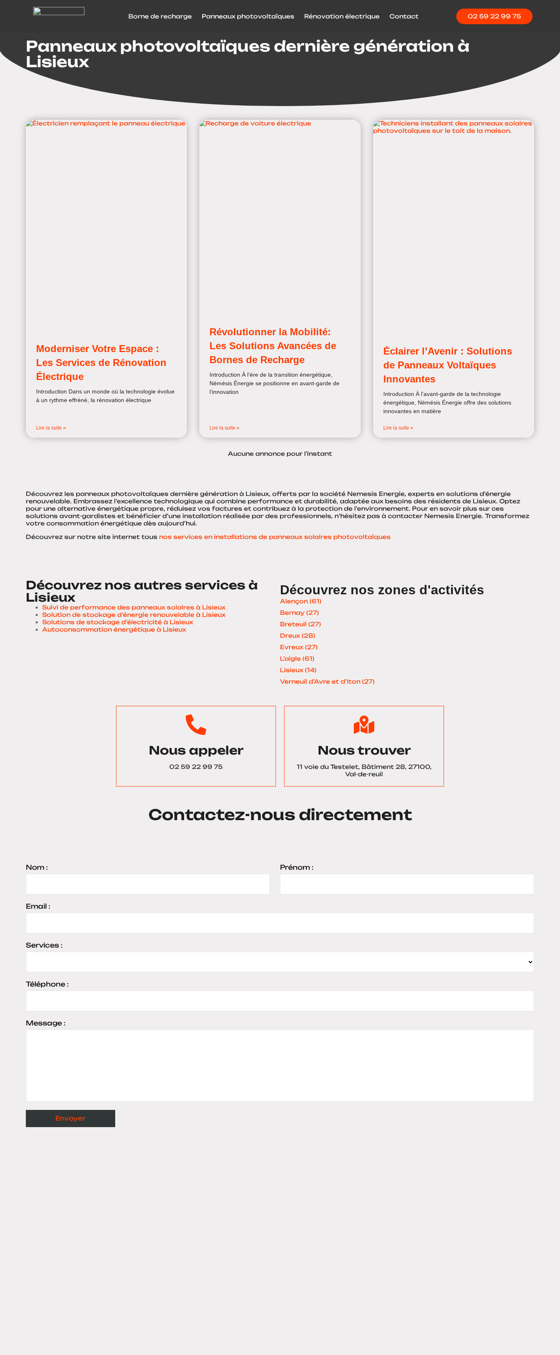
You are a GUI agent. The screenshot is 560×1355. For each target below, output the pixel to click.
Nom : (37, 867)
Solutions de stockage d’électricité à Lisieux (117, 621)
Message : (46, 1023)
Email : (38, 906)
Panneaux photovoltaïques (248, 16)
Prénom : (297, 867)
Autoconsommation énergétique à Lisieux (114, 629)
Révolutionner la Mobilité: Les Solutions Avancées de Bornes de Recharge (272, 345)
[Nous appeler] (196, 724)
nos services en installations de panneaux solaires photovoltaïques (275, 536)
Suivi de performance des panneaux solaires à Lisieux (133, 607)
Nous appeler (196, 750)
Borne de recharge (160, 16)
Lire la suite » (51, 428)
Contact (404, 16)
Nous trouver (364, 750)
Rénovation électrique (342, 16)
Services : (44, 945)
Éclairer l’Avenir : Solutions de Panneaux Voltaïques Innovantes (447, 365)
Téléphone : (47, 984)
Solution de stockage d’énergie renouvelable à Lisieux (133, 614)
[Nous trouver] (364, 724)
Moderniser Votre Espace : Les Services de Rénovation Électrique (101, 362)
